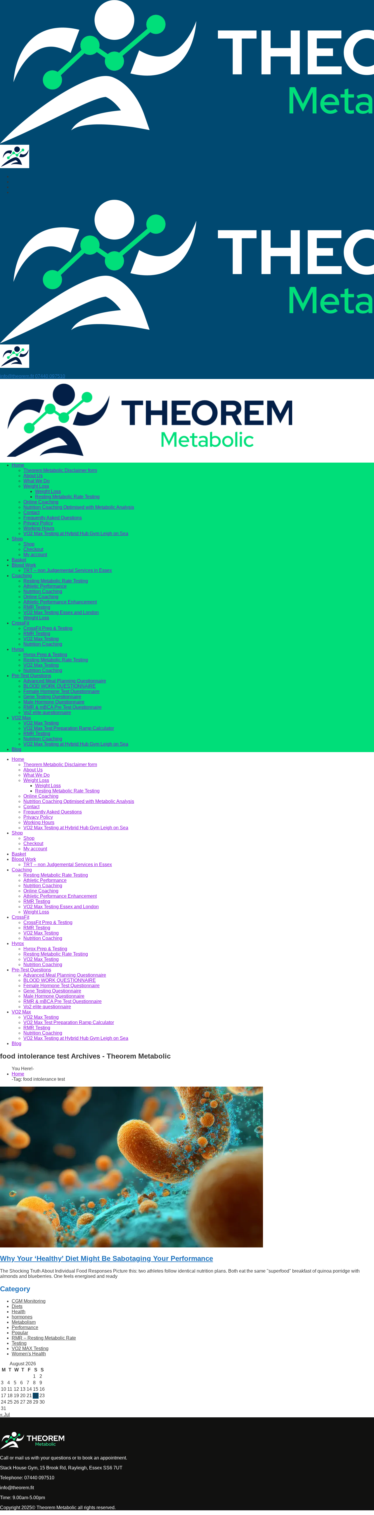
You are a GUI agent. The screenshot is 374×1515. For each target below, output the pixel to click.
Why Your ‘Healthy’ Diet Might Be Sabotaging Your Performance (106, 1258)
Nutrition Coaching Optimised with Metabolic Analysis (78, 507)
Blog (16, 749)
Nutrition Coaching (42, 591)
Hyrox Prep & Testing (45, 654)
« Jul (5, 1414)
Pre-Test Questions (31, 675)
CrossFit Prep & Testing (47, 628)
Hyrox (18, 649)
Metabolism (24, 1322)
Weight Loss (36, 486)
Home (18, 465)
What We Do (36, 480)
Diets (17, 1306)
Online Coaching (40, 501)
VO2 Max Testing (41, 638)
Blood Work (24, 565)
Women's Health (29, 1353)
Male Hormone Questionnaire (53, 701)
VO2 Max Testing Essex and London (61, 612)
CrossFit (20, 623)
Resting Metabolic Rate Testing (67, 496)
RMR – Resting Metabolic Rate (44, 1337)
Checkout (33, 549)
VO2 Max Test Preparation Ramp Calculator (68, 728)
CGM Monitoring (29, 1301)
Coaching (22, 575)
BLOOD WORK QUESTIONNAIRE (59, 686)
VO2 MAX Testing (30, 1348)
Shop (17, 538)
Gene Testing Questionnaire (52, 696)
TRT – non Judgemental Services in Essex (67, 570)
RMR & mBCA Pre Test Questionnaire (62, 707)
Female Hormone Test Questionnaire (61, 691)
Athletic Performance (45, 586)
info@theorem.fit (17, 376)
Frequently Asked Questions (52, 517)
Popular (20, 1332)
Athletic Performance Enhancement (60, 601)
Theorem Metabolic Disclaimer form (60, 470)
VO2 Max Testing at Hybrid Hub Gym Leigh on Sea (75, 533)
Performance (25, 1327)
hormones (22, 1316)
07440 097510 (50, 376)
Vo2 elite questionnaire (47, 712)
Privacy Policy (38, 522)
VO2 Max (21, 717)
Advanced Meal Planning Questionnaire (64, 680)
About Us (33, 475)
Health (18, 1311)
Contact (31, 512)
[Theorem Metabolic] (14, 166)
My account (35, 554)
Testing (19, 1343)
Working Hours (38, 528)
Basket (19, 559)
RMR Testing (36, 607)
